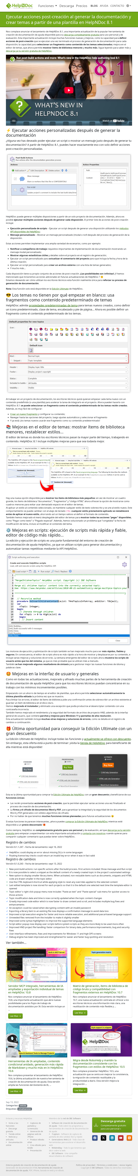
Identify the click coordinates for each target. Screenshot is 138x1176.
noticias (23, 1105)
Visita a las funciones (12, 1124)
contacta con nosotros (94, 833)
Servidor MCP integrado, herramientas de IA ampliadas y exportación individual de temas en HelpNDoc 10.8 (36, 989)
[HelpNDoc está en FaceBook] (95, 1138)
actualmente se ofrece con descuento (107, 739)
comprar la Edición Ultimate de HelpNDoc (86, 821)
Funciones (46, 6)
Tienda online (14, 1134)
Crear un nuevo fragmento (24, 414)
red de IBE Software (72, 1118)
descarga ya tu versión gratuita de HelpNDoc (29, 50)
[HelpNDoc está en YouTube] (120, 1138)
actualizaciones (24, 1109)
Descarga (66, 6)
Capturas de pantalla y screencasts (34, 1126)
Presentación (36, 1150)
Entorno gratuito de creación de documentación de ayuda (31, 1165)
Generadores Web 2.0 (61, 1139)
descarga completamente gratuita (81, 34)
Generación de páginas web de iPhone (35, 1134)
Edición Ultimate (60, 288)
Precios (81, 6)
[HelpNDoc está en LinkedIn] (112, 1138)
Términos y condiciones (107, 1165)
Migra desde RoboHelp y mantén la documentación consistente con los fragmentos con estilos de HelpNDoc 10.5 (99, 1063)
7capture (56, 1134)
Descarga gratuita (11, 1129)
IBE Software (57, 1153)
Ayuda (104, 6)
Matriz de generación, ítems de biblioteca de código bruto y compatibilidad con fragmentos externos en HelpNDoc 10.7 (100, 989)
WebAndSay (57, 1148)
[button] (128, 6)
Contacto (117, 6)
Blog (94, 6)
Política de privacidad (85, 1165)
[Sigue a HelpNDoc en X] (103, 1138)
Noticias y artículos (11, 1138)
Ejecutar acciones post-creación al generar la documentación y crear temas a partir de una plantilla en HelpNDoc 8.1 (68, 19)
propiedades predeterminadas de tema (53, 305)
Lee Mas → (15, 1016)
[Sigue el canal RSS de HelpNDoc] (129, 1138)
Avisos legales (126, 1165)
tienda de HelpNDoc (92, 743)
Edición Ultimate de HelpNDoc (68, 794)
